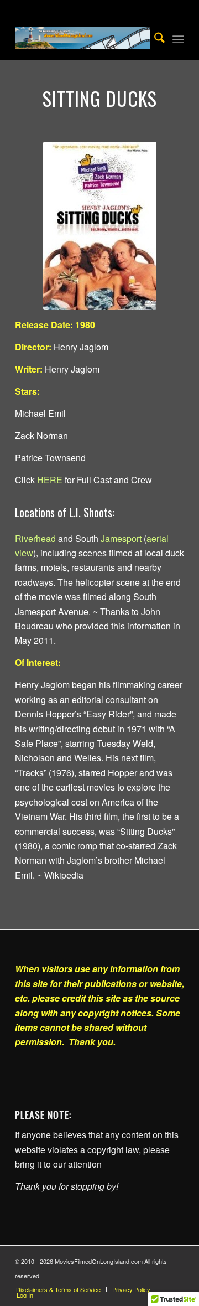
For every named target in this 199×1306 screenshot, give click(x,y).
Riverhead (35, 538)
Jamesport (121, 538)
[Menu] (178, 38)
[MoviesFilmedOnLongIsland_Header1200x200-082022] (82, 38)
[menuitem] (154, 38)
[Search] (154, 38)
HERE (49, 479)
